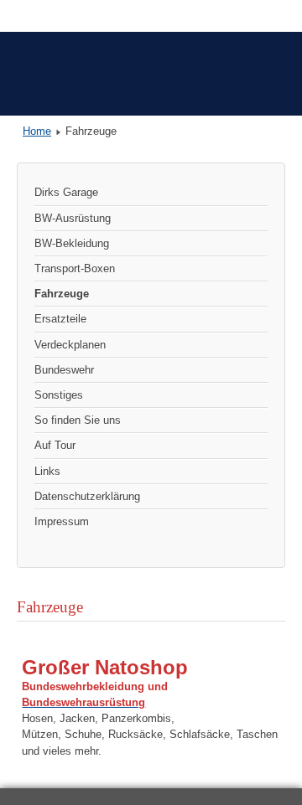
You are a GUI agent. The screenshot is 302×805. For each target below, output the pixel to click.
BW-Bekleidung (71, 243)
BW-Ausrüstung (72, 218)
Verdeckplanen (70, 344)
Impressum (61, 521)
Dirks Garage (66, 192)
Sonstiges (58, 395)
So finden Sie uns (77, 420)
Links (47, 471)
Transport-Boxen (74, 268)
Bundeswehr (64, 370)
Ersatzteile (60, 318)
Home (37, 131)
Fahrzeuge (61, 293)
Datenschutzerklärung (87, 496)
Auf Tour (55, 445)
